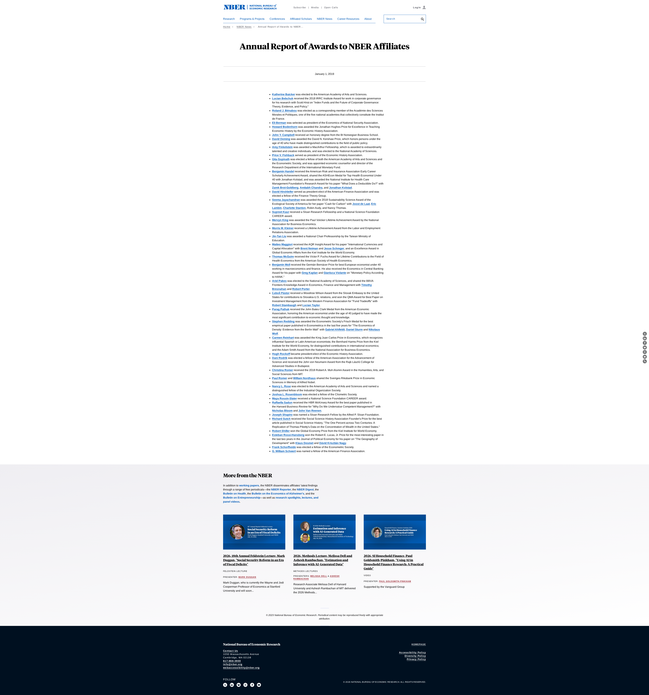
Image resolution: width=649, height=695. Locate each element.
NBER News (324, 18)
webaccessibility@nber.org (241, 667)
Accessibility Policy (412, 652)
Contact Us (230, 650)
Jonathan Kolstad (340, 187)
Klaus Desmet (304, 443)
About (367, 18)
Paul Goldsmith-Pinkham (395, 581)
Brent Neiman (309, 248)
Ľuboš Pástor (281, 293)
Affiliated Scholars (301, 18)
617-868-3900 (232, 661)
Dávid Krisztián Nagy (332, 443)
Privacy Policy (416, 659)
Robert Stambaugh (284, 305)
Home (226, 26)
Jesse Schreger (334, 248)
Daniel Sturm (354, 329)
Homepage (419, 644)
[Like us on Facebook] (252, 685)
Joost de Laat (361, 203)
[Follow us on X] (225, 685)
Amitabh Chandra (311, 187)
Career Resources (348, 18)
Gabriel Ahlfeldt (335, 329)
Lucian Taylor (311, 305)
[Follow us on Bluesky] (239, 685)
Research (229, 18)
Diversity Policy (415, 655)
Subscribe (299, 7)
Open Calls (331, 7)
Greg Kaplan (310, 272)
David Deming (281, 139)
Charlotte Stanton (294, 207)
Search (390, 19)
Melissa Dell (318, 576)
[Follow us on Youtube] (259, 685)
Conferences (277, 18)
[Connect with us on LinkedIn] (232, 685)
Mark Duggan (247, 577)
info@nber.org (232, 664)
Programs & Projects (252, 18)
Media (315, 7)
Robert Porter (301, 289)
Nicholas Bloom (282, 410)
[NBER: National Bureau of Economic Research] (253, 8)
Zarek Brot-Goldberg (285, 187)
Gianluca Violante (335, 272)
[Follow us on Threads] (245, 685)
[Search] (422, 19)
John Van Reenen (309, 410)
